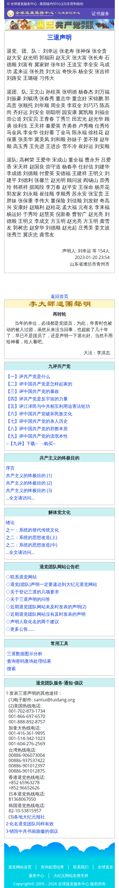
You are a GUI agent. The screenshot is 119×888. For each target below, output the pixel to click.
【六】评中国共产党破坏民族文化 (39, 414)
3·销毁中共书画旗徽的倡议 (32, 831)
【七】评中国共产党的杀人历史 (37, 421)
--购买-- (48, 443)
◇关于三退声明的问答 (28, 599)
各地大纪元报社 (29, 817)
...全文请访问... (20, 498)
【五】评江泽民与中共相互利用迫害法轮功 (48, 406)
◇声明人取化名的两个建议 (32, 622)
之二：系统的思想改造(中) (31, 545)
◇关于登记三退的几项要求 (32, 592)
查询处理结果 (52, 867)
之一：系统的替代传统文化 (32, 530)
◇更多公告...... (20, 629)
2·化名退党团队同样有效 (30, 824)
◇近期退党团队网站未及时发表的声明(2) (46, 607)
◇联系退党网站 (21, 577)
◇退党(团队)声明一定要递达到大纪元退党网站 (51, 584)
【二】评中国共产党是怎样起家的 (39, 384)
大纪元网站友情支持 (70, 875)
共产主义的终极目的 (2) (29, 483)
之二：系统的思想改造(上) (31, 537)
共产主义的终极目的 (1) (29, 475)
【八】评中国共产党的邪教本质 (37, 429)
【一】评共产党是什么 (28, 376)
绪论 (10, 522)
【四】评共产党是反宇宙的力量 (37, 399)
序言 (10, 468)
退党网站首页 (20, 867)
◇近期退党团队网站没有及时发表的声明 (46, 614)
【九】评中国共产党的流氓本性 (37, 436)
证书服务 (100, 13)
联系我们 (81, 867)
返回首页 (59, 296)
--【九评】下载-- (22, 443)
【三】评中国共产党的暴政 (32, 391)
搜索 (11, 668)
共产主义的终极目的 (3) (29, 490)
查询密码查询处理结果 (29, 661)
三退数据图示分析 (24, 654)
